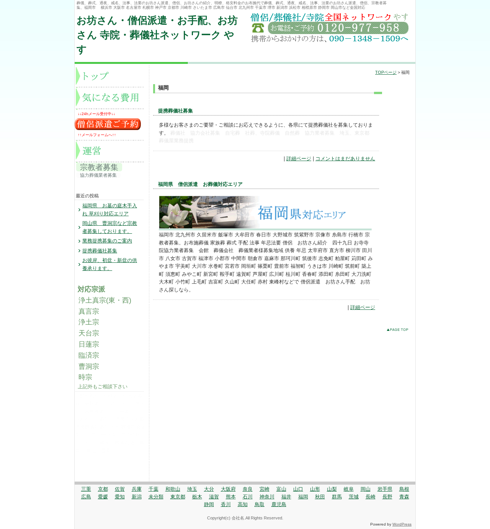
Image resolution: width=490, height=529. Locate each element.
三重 (86, 489)
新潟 (137, 497)
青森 (404, 497)
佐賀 (120, 489)
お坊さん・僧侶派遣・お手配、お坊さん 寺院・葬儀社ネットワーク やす (157, 35)
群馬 (337, 497)
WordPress (402, 524)
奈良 (248, 489)
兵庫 (137, 489)
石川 (248, 497)
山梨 (332, 489)
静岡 (209, 504)
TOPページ (386, 72)
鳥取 (260, 504)
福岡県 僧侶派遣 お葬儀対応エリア (200, 184)
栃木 (197, 497)
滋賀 (214, 497)
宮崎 (265, 489)
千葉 (153, 489)
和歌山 (172, 489)
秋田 (320, 497)
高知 (243, 504)
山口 (298, 489)
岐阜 (349, 489)
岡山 (366, 489)
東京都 (177, 497)
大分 (209, 489)
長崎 (371, 497)
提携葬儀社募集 (175, 111)
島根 (404, 489)
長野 (387, 497)
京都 (103, 489)
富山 (281, 489)
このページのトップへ (399, 331)
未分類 (156, 497)
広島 (86, 497)
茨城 (354, 497)
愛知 (120, 497)
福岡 (303, 497)
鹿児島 (278, 504)
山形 (315, 489)
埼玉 (192, 489)
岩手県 (384, 489)
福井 (286, 497)
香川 (226, 504)
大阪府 (228, 489)
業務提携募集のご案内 (107, 241)
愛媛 (103, 497)
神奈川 (267, 497)
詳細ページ (298, 158)
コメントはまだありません (345, 158)
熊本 (231, 497)
